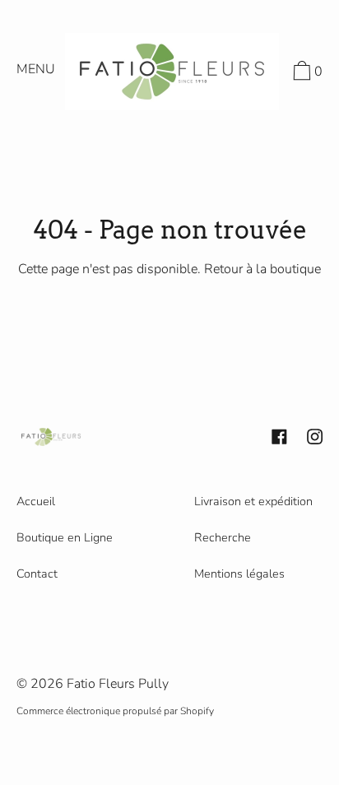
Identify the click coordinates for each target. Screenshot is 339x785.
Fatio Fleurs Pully (118, 684)
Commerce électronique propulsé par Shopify (115, 711)
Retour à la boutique (262, 269)
